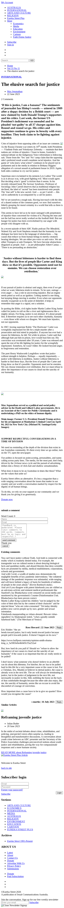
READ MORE (23, 752)
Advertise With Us (16, 863)
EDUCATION (14, 824)
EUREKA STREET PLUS (20, 829)
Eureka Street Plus (15, 18)
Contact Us (12, 858)
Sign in (10, 44)
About (10, 855)
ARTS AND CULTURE (19, 13)
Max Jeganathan (14, 91)
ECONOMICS (14, 808)
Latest (10, 852)
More (9, 21)
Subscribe (11, 42)
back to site (6, 768)
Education (18, 29)
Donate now (7, 499)
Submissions (13, 868)
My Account (7, 2)
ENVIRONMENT (16, 821)
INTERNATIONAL (17, 10)
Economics (18, 23)
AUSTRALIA (14, 7)
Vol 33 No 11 (13, 68)
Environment (19, 31)
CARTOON (13, 827)
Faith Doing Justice (22, 37)
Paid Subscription (15, 876)
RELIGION (13, 15)
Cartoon (17, 34)
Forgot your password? (12, 790)
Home (10, 65)
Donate (10, 860)
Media (16, 26)
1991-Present (20, 841)
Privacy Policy (14, 866)
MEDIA (11, 813)
